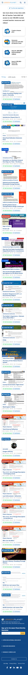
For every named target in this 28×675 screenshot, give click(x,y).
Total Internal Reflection (10, 429)
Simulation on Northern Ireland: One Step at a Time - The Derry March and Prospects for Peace (13, 161)
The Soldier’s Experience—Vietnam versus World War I (13, 317)
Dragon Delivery (8, 451)
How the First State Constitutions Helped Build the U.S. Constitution (13, 250)
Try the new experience (17, 8)
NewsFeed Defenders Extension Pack (12, 139)
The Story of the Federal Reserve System (13, 361)
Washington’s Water (9, 407)
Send (22, 633)
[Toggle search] (20, 2)
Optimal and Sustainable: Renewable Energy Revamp (11, 183)
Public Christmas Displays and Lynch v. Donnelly (12, 94)
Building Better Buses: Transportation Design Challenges (13, 205)
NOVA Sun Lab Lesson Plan (11, 585)
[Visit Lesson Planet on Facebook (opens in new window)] (7, 667)
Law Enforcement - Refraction (12, 496)
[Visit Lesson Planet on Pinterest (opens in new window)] (20, 667)
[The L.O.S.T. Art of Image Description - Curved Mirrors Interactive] (14, 513)
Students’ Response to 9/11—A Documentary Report (12, 294)
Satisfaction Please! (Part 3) (11, 117)
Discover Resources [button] (9, 646)
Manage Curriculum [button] (9, 652)
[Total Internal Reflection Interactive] (14, 424)
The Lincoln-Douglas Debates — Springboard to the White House (13, 272)
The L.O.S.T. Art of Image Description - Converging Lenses (14, 473)
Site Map (5, 663)
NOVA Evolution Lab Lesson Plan (13, 607)
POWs (4, 340)
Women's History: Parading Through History (14, 562)
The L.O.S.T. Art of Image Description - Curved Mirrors (14, 517)
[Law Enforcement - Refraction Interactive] (14, 491)
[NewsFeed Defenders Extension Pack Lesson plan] (14, 134)
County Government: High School (13, 384)
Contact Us (14, 659)
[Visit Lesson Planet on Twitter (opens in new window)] (10, 667)
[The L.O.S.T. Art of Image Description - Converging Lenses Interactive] (14, 469)
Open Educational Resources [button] (12, 640)
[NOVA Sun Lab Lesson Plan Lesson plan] (14, 580)
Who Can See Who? (8, 540)
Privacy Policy (12, 663)
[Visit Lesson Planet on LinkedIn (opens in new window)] (14, 667)
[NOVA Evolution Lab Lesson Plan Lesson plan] (14, 603)
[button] (24, 2)
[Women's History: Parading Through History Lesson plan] (14, 559)
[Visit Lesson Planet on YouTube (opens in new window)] (17, 667)
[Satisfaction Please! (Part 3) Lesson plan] (14, 113)
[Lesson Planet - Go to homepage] (9, 2)
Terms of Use (21, 663)
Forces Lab (6, 229)
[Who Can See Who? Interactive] (14, 535)
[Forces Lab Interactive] (14, 225)
